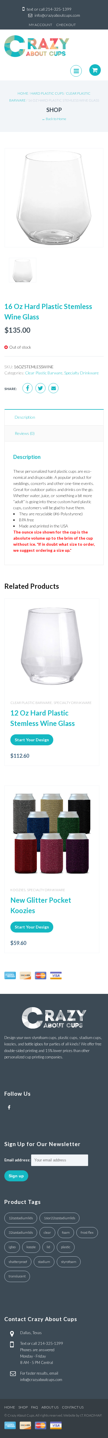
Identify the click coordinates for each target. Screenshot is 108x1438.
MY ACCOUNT (40, 25)
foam (66, 1232)
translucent (17, 1276)
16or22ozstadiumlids (59, 1218)
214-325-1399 (58, 9)
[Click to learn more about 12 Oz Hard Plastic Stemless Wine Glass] (52, 646)
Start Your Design (32, 739)
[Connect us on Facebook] (9, 1107)
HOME (9, 1407)
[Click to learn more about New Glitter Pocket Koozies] (52, 833)
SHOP (23, 1407)
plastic (65, 1247)
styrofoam (68, 1261)
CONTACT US (73, 1407)
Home (23, 93)
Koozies (17, 890)
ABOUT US (49, 1407)
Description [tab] (25, 417)
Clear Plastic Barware (43, 372)
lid (48, 1247)
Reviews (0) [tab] (25, 433)
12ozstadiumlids (21, 1218)
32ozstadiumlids (21, 1232)
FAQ (34, 1407)
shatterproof (18, 1261)
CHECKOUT (66, 25)
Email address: (17, 1160)
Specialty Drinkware (81, 372)
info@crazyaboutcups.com (57, 15)
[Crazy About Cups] (36, 45)
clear (47, 1232)
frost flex (87, 1232)
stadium (44, 1261)
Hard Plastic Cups (47, 93)
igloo (12, 1247)
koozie (31, 1247)
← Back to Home (54, 119)
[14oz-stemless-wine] (54, 202)
